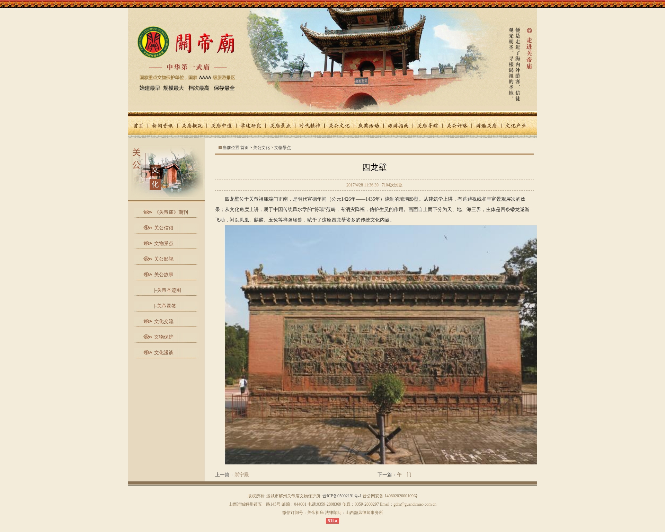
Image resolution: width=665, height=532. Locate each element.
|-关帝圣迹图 (167, 290)
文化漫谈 (164, 352)
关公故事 (164, 274)
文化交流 (164, 321)
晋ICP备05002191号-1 (342, 496)
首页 (244, 147)
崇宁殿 (241, 474)
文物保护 (164, 337)
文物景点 (164, 243)
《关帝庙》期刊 (171, 212)
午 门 (404, 474)
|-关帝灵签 (165, 305)
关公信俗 (164, 227)
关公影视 (164, 259)
